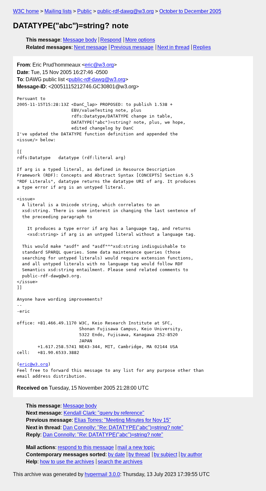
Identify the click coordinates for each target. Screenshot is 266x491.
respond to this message (86, 447)
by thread (139, 454)
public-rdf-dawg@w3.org (125, 11)
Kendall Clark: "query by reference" (104, 413)
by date (116, 454)
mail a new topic (136, 447)
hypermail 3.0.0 (102, 474)
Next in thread (173, 47)
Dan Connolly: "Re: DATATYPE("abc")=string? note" (123, 427)
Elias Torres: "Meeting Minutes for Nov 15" (122, 420)
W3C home (26, 11)
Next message (90, 47)
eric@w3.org (99, 65)
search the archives (120, 461)
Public (84, 11)
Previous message (132, 47)
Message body (80, 40)
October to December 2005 (190, 11)
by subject (165, 454)
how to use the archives (67, 461)
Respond (110, 40)
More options (140, 40)
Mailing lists (58, 11)
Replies (202, 47)
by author (191, 454)
